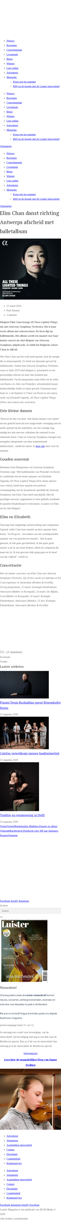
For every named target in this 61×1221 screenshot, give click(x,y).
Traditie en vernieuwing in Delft (22, 815)
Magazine (12, 77)
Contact (10, 1149)
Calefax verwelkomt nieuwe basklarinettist (29, 753)
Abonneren (12, 1140)
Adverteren (12, 72)
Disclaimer (12, 1154)
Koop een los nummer (24, 81)
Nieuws (10, 40)
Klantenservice (14, 1163)
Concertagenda (14, 49)
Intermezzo (30, 1053)
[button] (30, 657)
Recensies (12, 45)
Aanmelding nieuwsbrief (19, 1145)
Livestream (12, 54)
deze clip (40, 446)
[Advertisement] (30, 868)
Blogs (10, 59)
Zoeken (4, 905)
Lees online (12, 68)
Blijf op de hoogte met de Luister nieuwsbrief (36, 86)
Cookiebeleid (13, 1158)
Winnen (10, 63)
